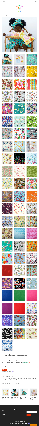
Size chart (3, 410)
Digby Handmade (22, 421)
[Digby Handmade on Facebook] (14, 409)
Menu (4, 1)
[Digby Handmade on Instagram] (16, 409)
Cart (36, 1)
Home (2, 15)
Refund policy (3, 414)
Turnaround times (4, 411)
